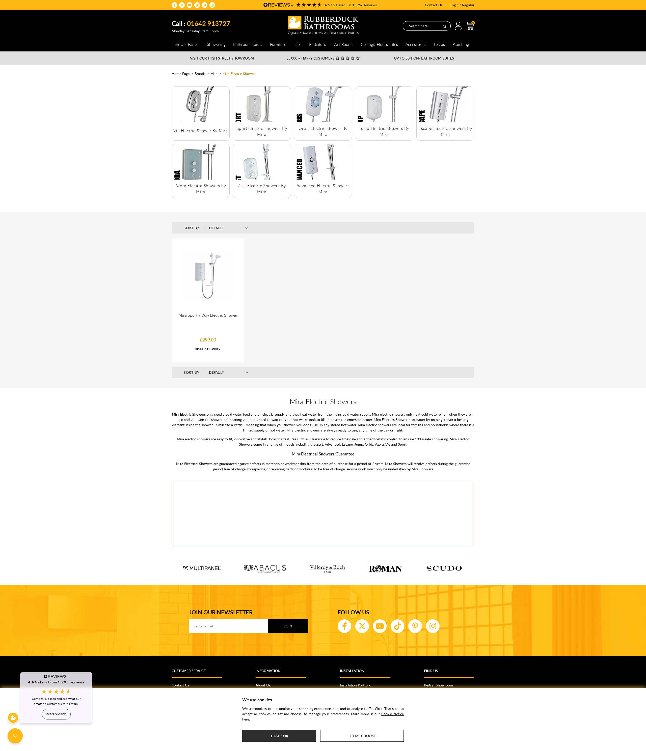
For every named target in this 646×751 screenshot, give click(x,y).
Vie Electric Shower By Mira (200, 130)
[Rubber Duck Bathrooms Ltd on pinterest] (204, 5)
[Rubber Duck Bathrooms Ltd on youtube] (189, 5)
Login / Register (462, 5)
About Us (263, 685)
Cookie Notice (392, 713)
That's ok (279, 735)
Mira (214, 73)
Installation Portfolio (355, 685)
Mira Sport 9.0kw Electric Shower (207, 315)
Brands (200, 73)
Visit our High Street (222, 58)
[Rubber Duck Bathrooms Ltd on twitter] (182, 5)
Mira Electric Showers (239, 73)
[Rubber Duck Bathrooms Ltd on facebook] (174, 5)
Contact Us (433, 5)
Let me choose (362, 735)
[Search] (444, 26)
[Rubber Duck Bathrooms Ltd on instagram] (212, 5)
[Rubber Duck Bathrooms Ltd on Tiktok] (197, 5)
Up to (424, 58)
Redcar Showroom (438, 685)
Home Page (181, 73)
